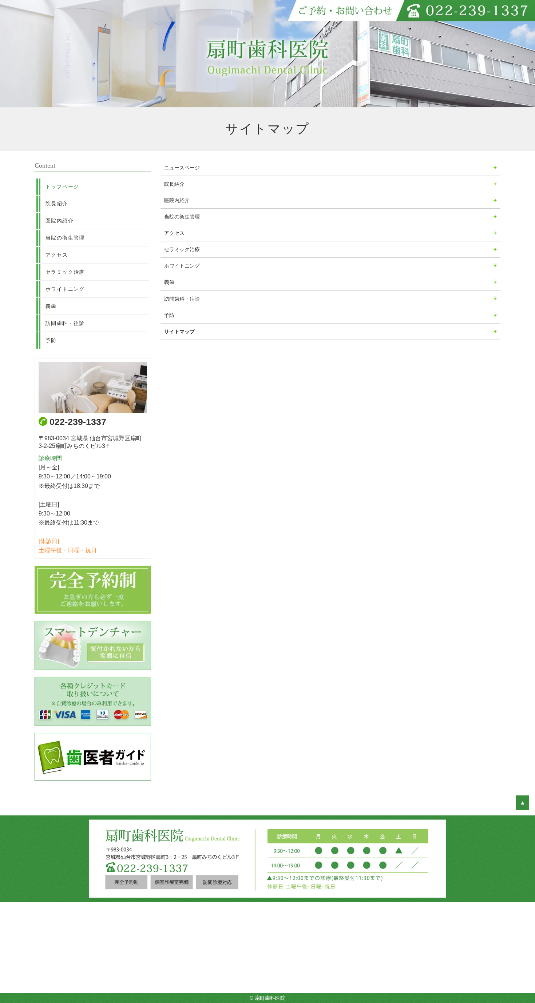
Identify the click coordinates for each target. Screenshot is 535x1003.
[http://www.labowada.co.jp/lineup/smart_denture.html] (93, 645)
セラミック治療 (182, 249)
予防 (169, 315)
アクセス (174, 233)
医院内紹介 (177, 200)
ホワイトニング (182, 266)
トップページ (62, 186)
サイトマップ (179, 331)
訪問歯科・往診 (182, 299)
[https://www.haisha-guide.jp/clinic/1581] (93, 757)
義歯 (169, 282)
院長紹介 (174, 184)
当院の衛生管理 (182, 217)
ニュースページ (182, 167)
